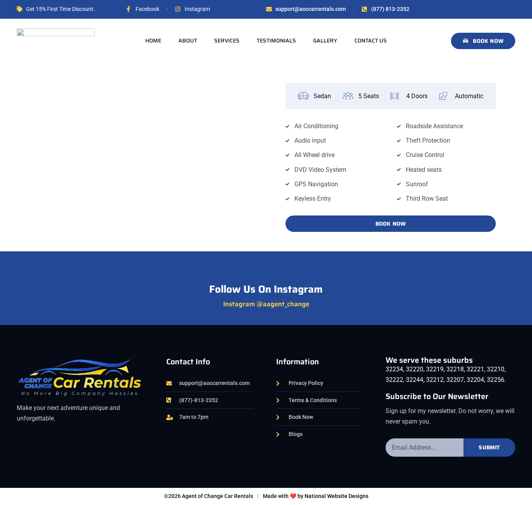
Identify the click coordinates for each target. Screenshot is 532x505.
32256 (495, 379)
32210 (495, 369)
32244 (414, 379)
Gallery (325, 40)
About (187, 40)
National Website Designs (335, 496)
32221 (475, 369)
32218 (455, 369)
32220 (414, 369)
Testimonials (276, 40)
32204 (475, 379)
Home (153, 40)
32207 (455, 379)
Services (227, 40)
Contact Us (370, 40)
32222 (394, 379)
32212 (435, 379)
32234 (394, 369)
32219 (435, 369)
